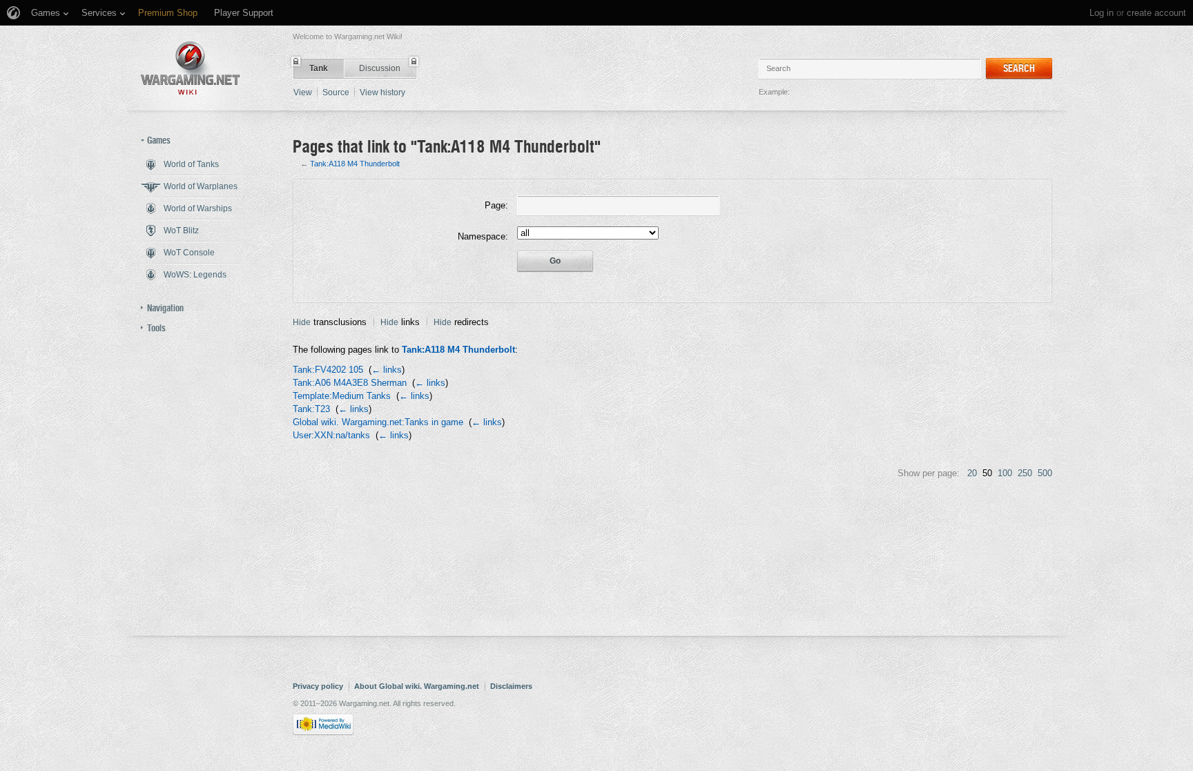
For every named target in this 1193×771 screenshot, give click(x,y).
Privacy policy (318, 686)
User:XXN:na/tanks (331, 435)
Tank (318, 68)
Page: (496, 205)
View (302, 92)
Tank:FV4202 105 (328, 369)
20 (972, 473)
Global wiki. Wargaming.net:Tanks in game (378, 422)
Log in (1101, 13)
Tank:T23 (311, 409)
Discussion (379, 68)
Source (335, 92)
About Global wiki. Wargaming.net (416, 686)
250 (1025, 473)
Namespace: (483, 236)
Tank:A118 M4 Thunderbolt (355, 163)
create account (1156, 13)
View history (382, 92)
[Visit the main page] (190, 68)
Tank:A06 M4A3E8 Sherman (350, 383)
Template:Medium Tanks (342, 396)
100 (1005, 473)
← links (386, 369)
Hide (302, 322)
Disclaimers (511, 686)
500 (1045, 473)
